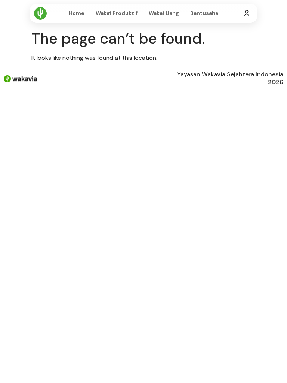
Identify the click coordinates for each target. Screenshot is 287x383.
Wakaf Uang (164, 13)
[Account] (246, 13)
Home (76, 13)
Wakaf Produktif (117, 13)
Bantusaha (204, 13)
